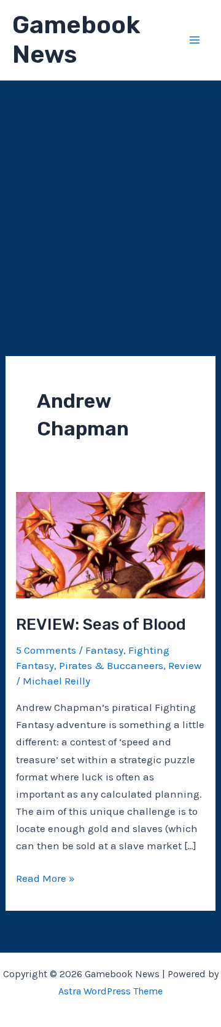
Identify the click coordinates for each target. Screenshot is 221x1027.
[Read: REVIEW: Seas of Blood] (110, 544)
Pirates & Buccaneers (111, 665)
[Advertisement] (110, 197)
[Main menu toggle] (195, 40)
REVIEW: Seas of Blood (101, 624)
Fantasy (104, 650)
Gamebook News (76, 39)
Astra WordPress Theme (110, 991)
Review (184, 665)
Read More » (45, 879)
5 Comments (46, 650)
